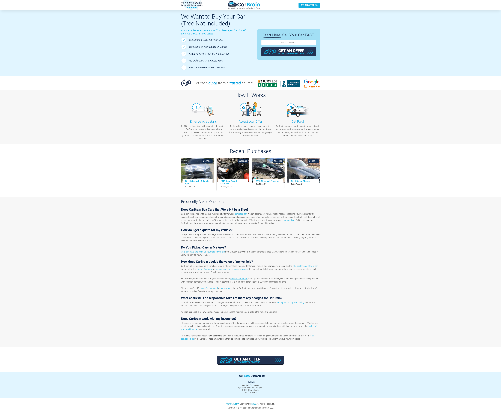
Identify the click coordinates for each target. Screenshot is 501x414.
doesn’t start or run (238, 278)
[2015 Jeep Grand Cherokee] (233, 170)
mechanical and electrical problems (232, 269)
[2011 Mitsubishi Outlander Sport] (197, 170)
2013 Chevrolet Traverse (267, 181)
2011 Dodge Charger (301, 181)
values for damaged (208, 288)
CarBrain (244, 5)
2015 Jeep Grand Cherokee (228, 182)
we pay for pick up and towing (290, 302)
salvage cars (226, 288)
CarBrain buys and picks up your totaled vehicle (203, 252)
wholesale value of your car (305, 266)
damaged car (241, 214)
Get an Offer (307, 5)
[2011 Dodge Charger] (303, 170)
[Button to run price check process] (288, 51)
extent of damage (205, 269)
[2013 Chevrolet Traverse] (268, 170)
